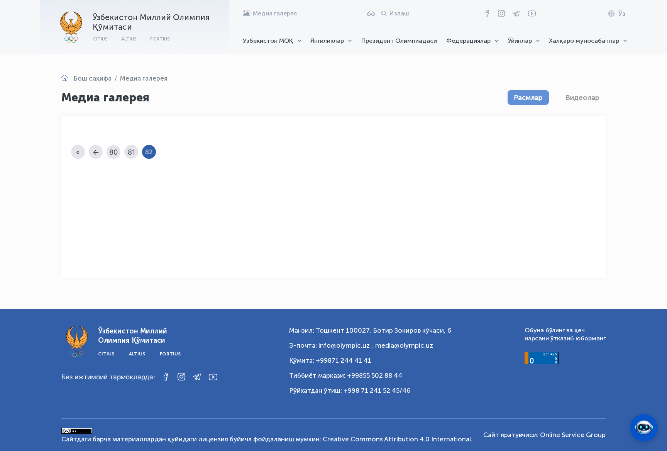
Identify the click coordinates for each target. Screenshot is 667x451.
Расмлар (528, 97)
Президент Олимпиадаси (399, 40)
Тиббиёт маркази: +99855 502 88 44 (345, 375)
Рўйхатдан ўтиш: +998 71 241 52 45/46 (350, 390)
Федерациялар (468, 40)
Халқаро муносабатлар (584, 40)
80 (113, 152)
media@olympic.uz (404, 345)
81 (131, 152)
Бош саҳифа (92, 78)
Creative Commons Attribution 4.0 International (397, 439)
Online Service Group (573, 435)
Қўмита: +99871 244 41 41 (330, 360)
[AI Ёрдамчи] (644, 428)
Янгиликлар (327, 40)
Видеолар (582, 97)
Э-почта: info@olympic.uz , (331, 345)
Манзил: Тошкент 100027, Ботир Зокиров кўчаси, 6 (370, 330)
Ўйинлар (520, 40)
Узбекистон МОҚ (268, 40)
